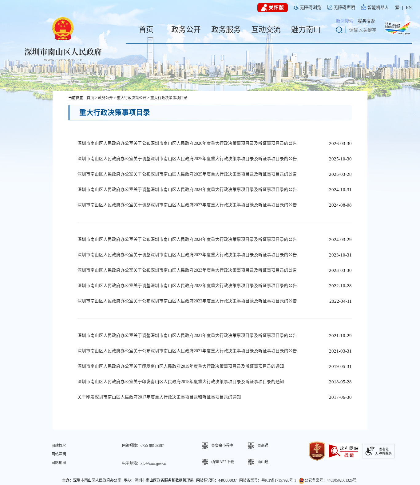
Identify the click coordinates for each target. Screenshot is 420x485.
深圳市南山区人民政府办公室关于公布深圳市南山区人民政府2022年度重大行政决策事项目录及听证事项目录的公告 (187, 301)
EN (409, 7)
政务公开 (105, 98)
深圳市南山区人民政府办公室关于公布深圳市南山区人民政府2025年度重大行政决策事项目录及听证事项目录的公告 (187, 174)
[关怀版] (272, 8)
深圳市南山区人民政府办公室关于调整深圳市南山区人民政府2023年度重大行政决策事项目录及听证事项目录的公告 (187, 205)
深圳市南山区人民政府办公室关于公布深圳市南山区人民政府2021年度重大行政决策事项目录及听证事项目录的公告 (187, 351)
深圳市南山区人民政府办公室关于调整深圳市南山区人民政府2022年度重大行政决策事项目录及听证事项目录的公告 (187, 285)
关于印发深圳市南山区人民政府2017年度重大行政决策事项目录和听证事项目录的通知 (159, 397)
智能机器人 (378, 7)
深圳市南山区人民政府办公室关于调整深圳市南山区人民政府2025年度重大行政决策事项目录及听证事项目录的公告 (187, 158)
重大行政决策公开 (131, 98)
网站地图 (58, 463)
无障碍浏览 (310, 7)
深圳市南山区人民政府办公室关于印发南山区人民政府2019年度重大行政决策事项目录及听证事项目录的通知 (180, 366)
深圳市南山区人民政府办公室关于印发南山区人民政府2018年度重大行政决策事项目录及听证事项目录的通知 (180, 381)
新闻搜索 (344, 21)
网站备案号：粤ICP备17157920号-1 (267, 480)
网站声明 (58, 454)
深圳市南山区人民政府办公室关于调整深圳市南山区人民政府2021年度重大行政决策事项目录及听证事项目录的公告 (187, 335)
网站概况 (58, 445)
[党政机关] (317, 450)
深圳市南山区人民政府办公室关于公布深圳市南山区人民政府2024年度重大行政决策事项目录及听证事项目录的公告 (187, 239)
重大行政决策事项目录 (168, 98)
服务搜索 (366, 21)
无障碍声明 (344, 7)
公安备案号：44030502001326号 (330, 480)
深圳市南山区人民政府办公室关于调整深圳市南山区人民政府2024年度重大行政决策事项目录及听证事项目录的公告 (187, 189)
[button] (225, 446)
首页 (90, 98)
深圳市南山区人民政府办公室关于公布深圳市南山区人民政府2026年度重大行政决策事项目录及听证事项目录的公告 (187, 143)
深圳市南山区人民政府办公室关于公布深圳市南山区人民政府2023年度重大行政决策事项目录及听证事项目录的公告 (187, 270)
